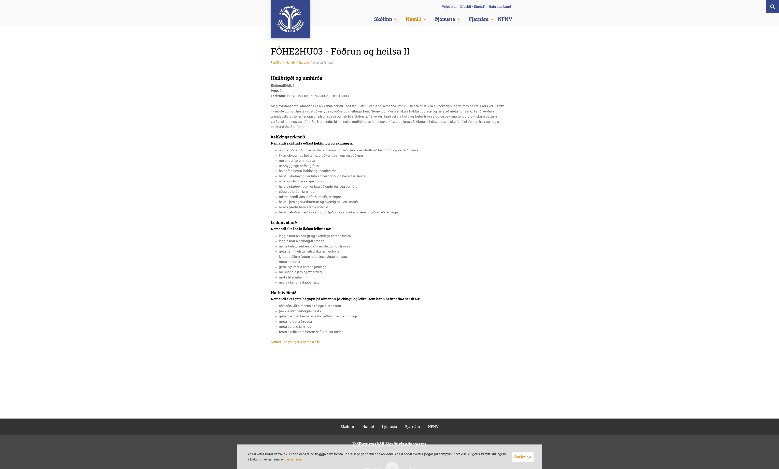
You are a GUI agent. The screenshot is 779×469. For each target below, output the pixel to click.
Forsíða (276, 62)
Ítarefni (304, 62)
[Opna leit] (772, 6)
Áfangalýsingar (323, 62)
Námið (290, 62)
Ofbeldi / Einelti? (472, 6)
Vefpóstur (449, 6)
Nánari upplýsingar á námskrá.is (295, 342)
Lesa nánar (293, 459)
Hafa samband (500, 6)
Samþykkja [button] (522, 457)
